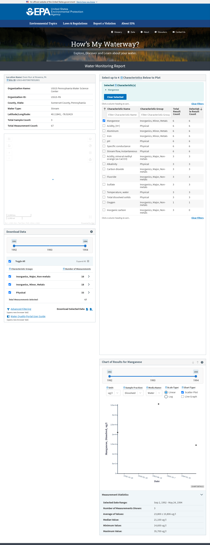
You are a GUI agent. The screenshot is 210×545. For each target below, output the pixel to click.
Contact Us (180, 32)
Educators (162, 32)
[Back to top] (201, 536)
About (146, 32)
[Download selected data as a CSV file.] (91, 309)
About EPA (128, 23)
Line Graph (191, 396)
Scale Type (172, 387)
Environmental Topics (43, 23)
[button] (49, 276)
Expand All (81, 261)
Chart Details (197, 486)
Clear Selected (115, 97)
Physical (21, 292)
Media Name (154, 387)
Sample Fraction (134, 387)
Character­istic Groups (22, 268)
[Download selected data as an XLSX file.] (87, 309)
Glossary (118, 32)
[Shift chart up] (197, 362)
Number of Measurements (78, 268)
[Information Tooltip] (91, 232)
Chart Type (189, 387)
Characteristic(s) (126, 85)
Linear (172, 392)
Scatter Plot (191, 392)
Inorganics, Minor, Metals (30, 284)
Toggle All (20, 261)
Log (171, 396)
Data (133, 32)
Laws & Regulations (75, 23)
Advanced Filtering (21, 308)
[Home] (55, 12)
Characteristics (132, 77)
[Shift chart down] (193, 362)
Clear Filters (197, 104)
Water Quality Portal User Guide (28, 316)
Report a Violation (104, 23)
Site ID (12, 80)
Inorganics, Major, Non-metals (33, 276)
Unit (111, 387)
